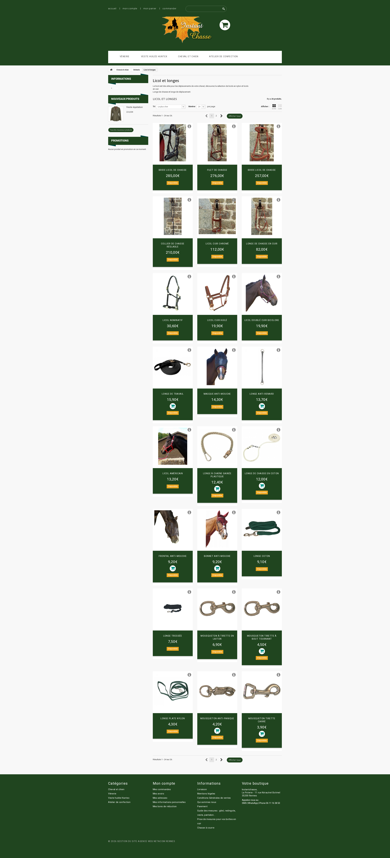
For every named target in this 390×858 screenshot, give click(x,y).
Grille (274, 109)
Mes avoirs (158, 793)
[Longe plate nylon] (173, 691)
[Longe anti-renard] (262, 366)
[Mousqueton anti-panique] (217, 691)
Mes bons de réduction (165, 806)
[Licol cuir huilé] (217, 293)
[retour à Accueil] (111, 70)
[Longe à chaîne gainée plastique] (217, 446)
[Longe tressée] (173, 608)
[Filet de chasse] (217, 143)
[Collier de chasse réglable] (173, 216)
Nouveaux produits (125, 98)
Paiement (202, 806)
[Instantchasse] (189, 30)
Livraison (202, 789)
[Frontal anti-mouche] (173, 529)
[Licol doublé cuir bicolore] (262, 293)
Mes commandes (162, 789)
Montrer (191, 106)
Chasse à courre (205, 827)
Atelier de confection (223, 56)
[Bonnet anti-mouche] (217, 529)
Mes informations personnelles (169, 802)
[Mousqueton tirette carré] (262, 691)
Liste (280, 109)
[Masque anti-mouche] (217, 366)
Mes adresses (160, 798)
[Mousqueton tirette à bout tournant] (262, 608)
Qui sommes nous (206, 802)
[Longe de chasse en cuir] (262, 216)
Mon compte (130, 8)
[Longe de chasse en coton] (262, 446)
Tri (154, 106)
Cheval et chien (188, 56)
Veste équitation (134, 107)
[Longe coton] (262, 529)
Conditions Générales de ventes (214, 798)
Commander (170, 8)
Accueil (112, 8)
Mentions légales (206, 793)
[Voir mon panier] (225, 25)
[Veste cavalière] (115, 113)
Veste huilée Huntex (154, 56)
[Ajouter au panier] (173, 406)
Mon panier (149, 8)
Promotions (120, 140)
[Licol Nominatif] (173, 293)
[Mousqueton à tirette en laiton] (217, 608)
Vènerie (124, 56)
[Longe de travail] (173, 366)
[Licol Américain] (173, 446)
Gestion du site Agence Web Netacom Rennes (146, 841)
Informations (121, 78)
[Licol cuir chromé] (217, 216)
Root (115, 88)
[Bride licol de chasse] (173, 143)
